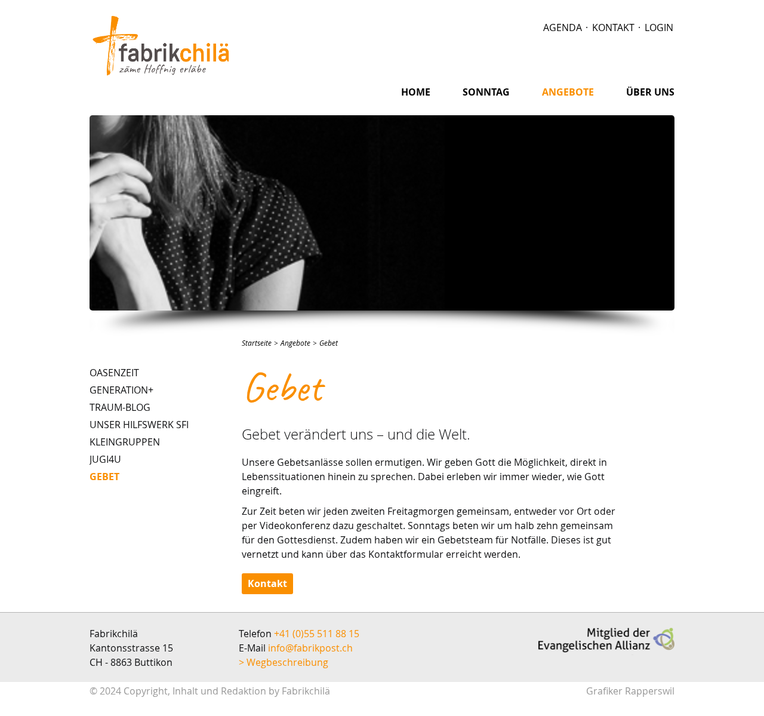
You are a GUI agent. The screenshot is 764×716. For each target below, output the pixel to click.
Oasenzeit (114, 372)
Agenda (562, 27)
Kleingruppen (125, 441)
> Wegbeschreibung (283, 662)
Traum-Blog (120, 407)
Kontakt (613, 27)
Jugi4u (105, 459)
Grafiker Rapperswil (630, 691)
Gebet (104, 476)
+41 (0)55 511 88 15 (316, 633)
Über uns (650, 92)
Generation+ (121, 390)
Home (415, 92)
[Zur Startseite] (161, 45)
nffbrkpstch (311, 647)
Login (659, 27)
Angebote (568, 92)
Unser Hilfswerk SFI (139, 424)
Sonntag (486, 92)
